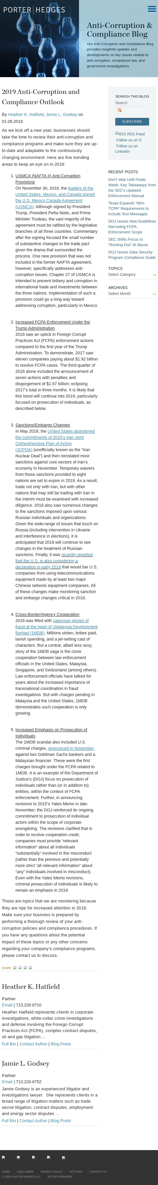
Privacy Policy (52, 1171)
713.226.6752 (28, 1081)
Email (7, 1005)
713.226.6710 (28, 1005)
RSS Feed (136, 134)
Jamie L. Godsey (61, 114)
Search (121, 103)
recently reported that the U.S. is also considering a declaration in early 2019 (54, 560)
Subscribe (132, 121)
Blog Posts (61, 1044)
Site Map (76, 1171)
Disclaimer (25, 1171)
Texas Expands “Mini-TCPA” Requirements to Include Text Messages (128, 208)
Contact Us (98, 1171)
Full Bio (9, 1044)
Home (6, 1171)
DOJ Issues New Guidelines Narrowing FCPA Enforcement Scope (132, 226)
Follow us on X (128, 140)
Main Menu (152, 9)
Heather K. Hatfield (26, 114)
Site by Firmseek (59, 1176)
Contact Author (33, 1044)
